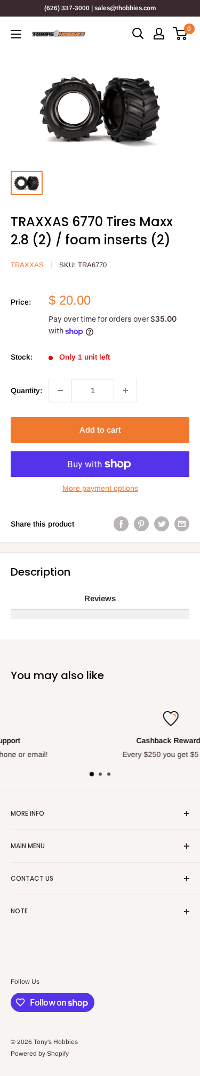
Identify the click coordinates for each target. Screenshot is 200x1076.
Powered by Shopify (40, 1053)
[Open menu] (16, 34)
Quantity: (26, 390)
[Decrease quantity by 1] (60, 390)
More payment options (100, 488)
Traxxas (27, 265)
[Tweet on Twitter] (161, 523)
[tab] (100, 599)
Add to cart (100, 429)
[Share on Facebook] (121, 523)
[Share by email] (181, 523)
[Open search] (138, 33)
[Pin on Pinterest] (141, 523)
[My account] (159, 33)
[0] (180, 33)
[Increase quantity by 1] (125, 390)
